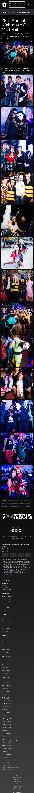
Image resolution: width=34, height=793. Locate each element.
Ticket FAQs (17, 781)
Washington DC (14, 4)
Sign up (28, 555)
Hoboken (5, 635)
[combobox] (11, 555)
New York (5, 677)
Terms (10, 574)
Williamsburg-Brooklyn (10, 740)
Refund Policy (17, 786)
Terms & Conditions (17, 784)
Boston (4, 614)
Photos (17, 69)
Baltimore (5, 593)
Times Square (6, 589)
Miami (4, 585)
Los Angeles (6, 656)
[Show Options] (22, 555)
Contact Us (17, 777)
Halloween (26, 12)
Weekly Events (6, 596)
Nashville (5, 587)
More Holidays (6, 608)
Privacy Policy (17, 788)
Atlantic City (6, 581)
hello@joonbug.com (12, 505)
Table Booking (6, 610)
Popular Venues (6, 599)
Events (18, 12)
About (17, 775)
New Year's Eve (8, 12)
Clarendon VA (6, 583)
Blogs (17, 779)
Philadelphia (6, 698)
